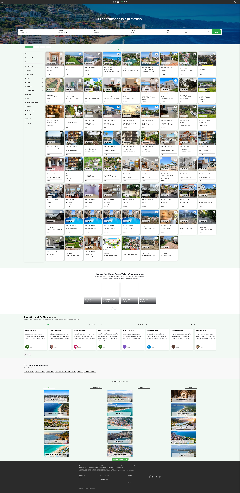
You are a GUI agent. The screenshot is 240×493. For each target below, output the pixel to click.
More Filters (208, 31)
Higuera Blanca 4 (50, 95)
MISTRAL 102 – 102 (127, 149)
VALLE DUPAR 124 (184, 202)
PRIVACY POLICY (131, 480)
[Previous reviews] (25, 354)
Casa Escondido (88, 202)
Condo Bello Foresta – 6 (166, 228)
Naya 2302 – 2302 (108, 69)
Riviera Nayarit (143, 387)
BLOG (128, 477)
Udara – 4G (87, 70)
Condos (36, 47)
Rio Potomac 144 (184, 149)
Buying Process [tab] (29, 371)
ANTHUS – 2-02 (183, 122)
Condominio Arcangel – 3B (110, 228)
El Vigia (143, 226)
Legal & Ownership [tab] (61, 371)
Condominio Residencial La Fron (187, 226)
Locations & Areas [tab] (90, 371)
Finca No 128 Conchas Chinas (186, 68)
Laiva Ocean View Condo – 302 (129, 123)
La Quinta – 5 (107, 202)
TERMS (129, 482)
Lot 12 (67, 69)
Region (22, 30)
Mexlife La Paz (192, 325)
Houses (43, 47)
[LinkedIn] (153, 476)
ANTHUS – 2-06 (202, 122)
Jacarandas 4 (202, 69)
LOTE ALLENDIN (88, 175)
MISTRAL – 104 (69, 175)
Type (95, 30)
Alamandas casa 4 (108, 96)
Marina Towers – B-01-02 (147, 69)
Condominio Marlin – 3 (52, 176)
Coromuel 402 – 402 (51, 122)
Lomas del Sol (50, 202)
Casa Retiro (163, 70)
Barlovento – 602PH (70, 96)
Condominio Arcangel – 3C (90, 228)
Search (216, 32)
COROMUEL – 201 (165, 149)
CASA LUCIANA (107, 123)
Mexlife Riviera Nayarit (144, 325)
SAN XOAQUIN (183, 95)
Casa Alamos (183, 176)
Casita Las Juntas (50, 254)
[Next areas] (115, 308)
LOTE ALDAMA (126, 252)
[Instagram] (156, 476)
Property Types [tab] (40, 371)
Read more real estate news (119, 459)
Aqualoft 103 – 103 (165, 202)
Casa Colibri (144, 149)
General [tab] (80, 371)
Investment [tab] (50, 371)
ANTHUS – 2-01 (107, 149)
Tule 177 (144, 202)
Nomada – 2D (145, 176)
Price (168, 30)
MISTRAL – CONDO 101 (204, 149)
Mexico (191, 387)
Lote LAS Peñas (202, 227)
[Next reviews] (29, 354)
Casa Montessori (88, 96)
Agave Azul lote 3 (69, 253)
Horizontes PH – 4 (127, 176)
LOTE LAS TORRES (50, 227)
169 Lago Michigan (165, 123)
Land (48, 47)
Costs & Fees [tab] (72, 371)
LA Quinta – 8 (69, 202)
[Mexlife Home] (120, 2)
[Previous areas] (111, 308)
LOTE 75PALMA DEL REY (204, 200)
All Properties (28, 47)
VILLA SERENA (126, 202)
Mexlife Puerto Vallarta (95, 325)
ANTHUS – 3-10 (202, 96)
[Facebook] (149, 476)
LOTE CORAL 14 (145, 253)
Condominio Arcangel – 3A (129, 228)
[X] (159, 476)
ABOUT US (129, 475)
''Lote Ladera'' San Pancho (71, 122)
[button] (2, 2)
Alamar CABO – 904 (146, 96)
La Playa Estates (107, 175)
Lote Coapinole (164, 253)
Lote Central (125, 68)
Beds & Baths (134, 30)
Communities (60, 30)
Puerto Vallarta (96, 387)
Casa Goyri (201, 176)
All (48, 325)
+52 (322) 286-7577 (104, 479)
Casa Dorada (144, 123)
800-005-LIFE (82, 475)
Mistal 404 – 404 (69, 149)
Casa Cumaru (88, 123)
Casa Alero (125, 96)
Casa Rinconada (164, 96)
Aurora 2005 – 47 (88, 254)
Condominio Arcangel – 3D (71, 228)
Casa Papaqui (49, 70)
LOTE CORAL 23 (107, 253)
